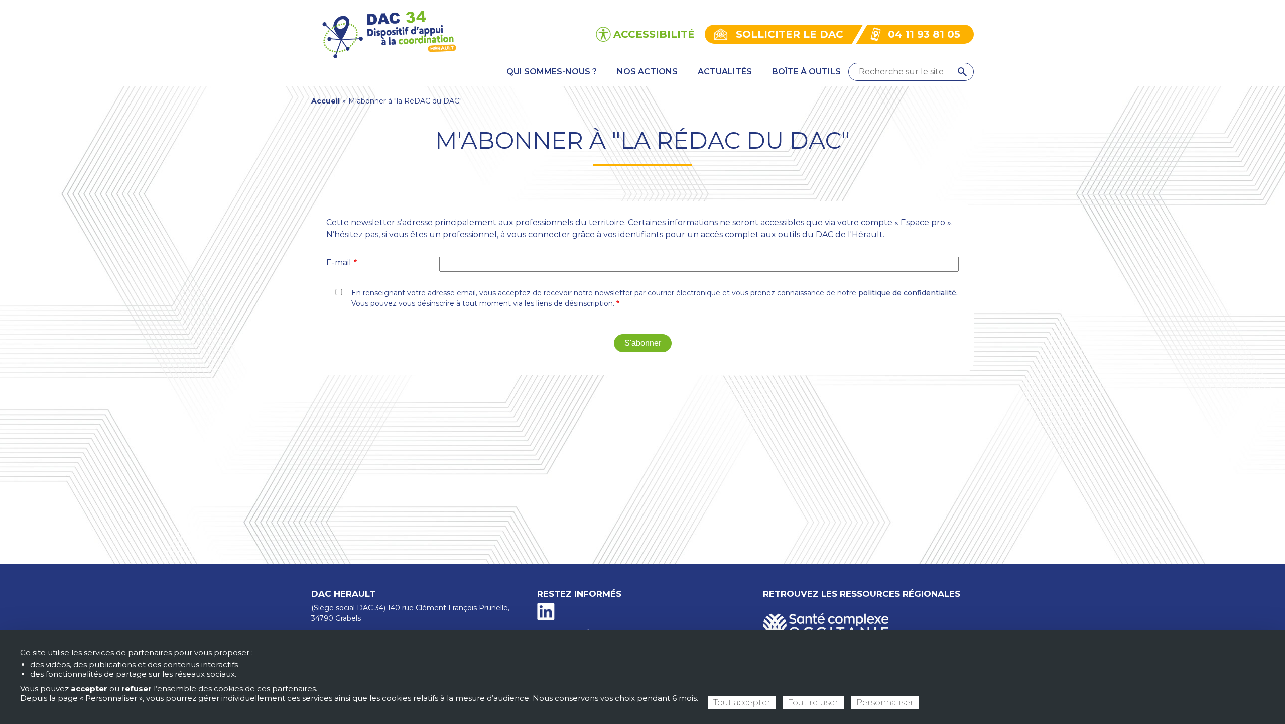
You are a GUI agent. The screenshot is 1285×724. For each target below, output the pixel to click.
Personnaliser (885, 702)
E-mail (338, 262)
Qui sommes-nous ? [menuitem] (551, 71)
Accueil (325, 101)
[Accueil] (388, 33)
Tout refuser (813, 702)
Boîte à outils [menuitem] (806, 71)
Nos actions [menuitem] (647, 71)
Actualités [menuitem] (725, 71)
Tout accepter (741, 702)
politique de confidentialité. (908, 292)
